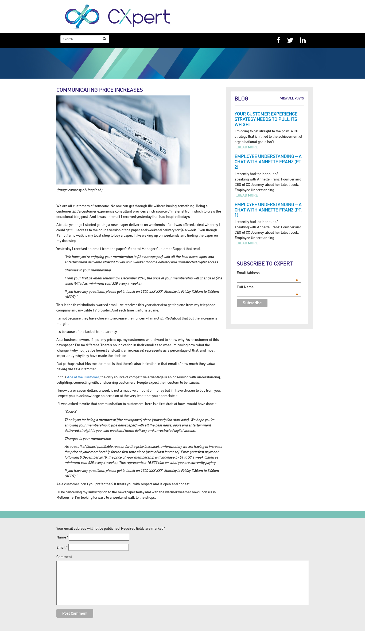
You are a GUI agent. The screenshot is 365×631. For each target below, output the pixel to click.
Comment (64, 557)
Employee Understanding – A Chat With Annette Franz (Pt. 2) (268, 161)
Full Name (267, 287)
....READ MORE (246, 147)
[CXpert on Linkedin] (303, 40)
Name (62, 537)
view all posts (292, 98)
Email (62, 547)
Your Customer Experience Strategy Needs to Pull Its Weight (266, 119)
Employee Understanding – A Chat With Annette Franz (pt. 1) (268, 210)
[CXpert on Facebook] (278, 40)
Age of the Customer (83, 377)
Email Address (267, 273)
